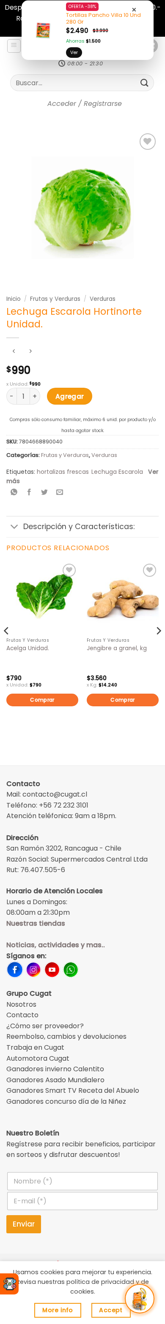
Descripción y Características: (79, 526)
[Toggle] (14, 528)
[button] (14, 46)
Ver (74, 52)
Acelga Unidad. (27, 648)
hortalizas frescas (63, 471)
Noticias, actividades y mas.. (55, 945)
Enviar (24, 1224)
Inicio (13, 299)
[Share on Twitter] (45, 493)
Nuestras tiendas (35, 923)
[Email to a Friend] (60, 493)
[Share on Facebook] (29, 493)
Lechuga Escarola (117, 471)
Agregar (69, 396)
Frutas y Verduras (55, 299)
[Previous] (7, 648)
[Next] (158, 648)
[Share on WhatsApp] (14, 493)
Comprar (42, 699)
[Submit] (144, 83)
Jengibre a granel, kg (117, 648)
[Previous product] (30, 351)
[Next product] (13, 351)
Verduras (103, 299)
